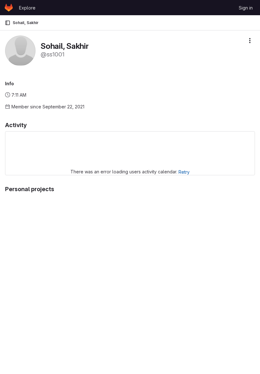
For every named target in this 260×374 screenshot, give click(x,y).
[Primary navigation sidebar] (8, 23)
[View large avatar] (20, 50)
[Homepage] (8, 8)
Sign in (246, 7)
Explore (27, 7)
